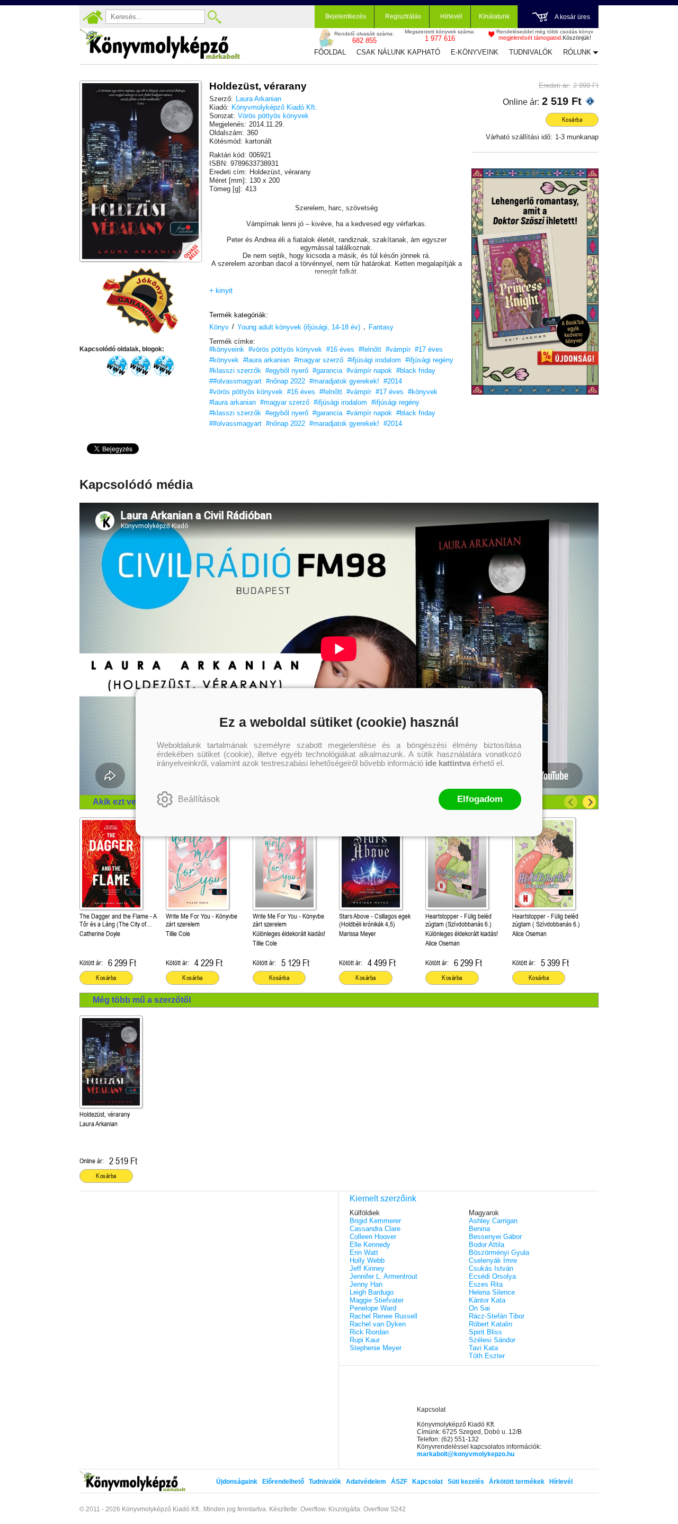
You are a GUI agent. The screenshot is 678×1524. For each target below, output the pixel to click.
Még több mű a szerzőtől (142, 999)
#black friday (415, 371)
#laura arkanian (266, 360)
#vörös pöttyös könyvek (285, 349)
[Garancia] (140, 301)
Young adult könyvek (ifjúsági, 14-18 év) (298, 327)
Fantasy (381, 327)
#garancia (327, 371)
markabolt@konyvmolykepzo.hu (465, 1454)
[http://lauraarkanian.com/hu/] (163, 366)
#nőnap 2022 (285, 381)
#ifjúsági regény (429, 360)
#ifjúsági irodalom (374, 360)
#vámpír (398, 349)
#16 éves (340, 349)
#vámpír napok (369, 371)
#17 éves (429, 349)
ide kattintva (447, 763)
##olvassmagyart (235, 381)
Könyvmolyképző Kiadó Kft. (274, 107)
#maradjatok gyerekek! (344, 381)
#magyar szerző (318, 360)
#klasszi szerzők (235, 371)
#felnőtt (370, 349)
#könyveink (226, 349)
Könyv (219, 327)
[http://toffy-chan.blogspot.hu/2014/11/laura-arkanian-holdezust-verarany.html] (140, 366)
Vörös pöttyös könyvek (273, 116)
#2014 (392, 381)
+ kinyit (221, 290)
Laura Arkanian (258, 99)
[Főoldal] (92, 17)
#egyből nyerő (286, 371)
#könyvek (224, 360)
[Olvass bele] (182, 243)
